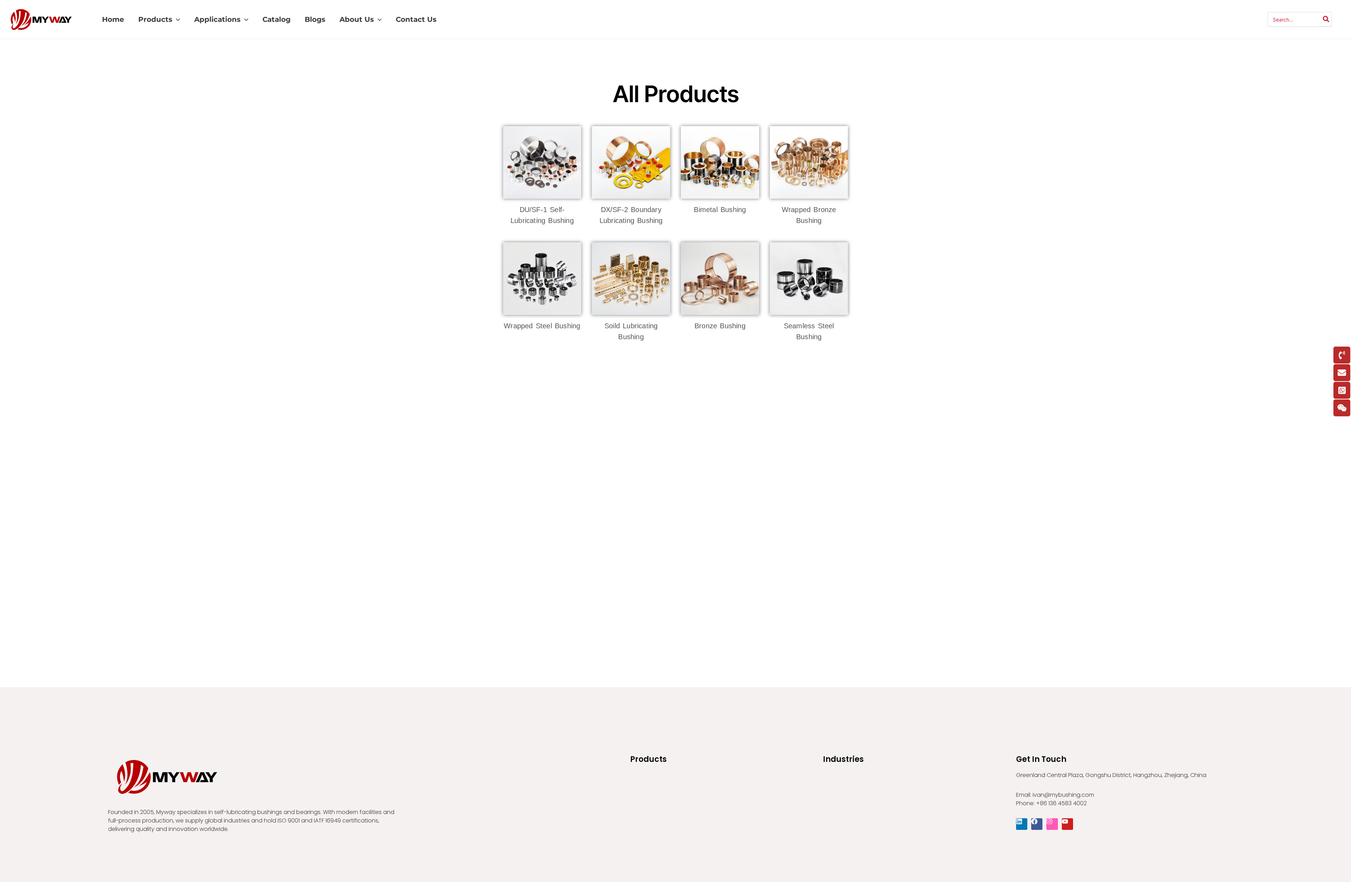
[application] (176, 19)
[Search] (1326, 19)
